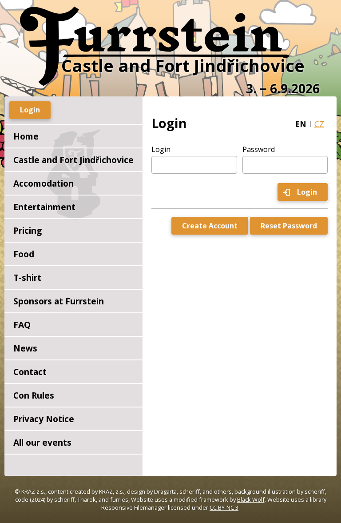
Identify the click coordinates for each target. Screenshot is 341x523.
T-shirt (27, 277)
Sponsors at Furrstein (58, 301)
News (25, 348)
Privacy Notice (43, 419)
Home (26, 136)
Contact (30, 372)
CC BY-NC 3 (224, 507)
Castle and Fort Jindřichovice (73, 160)
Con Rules (33, 395)
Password (258, 149)
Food (23, 254)
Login (160, 149)
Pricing (27, 230)
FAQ (22, 325)
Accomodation (43, 183)
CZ (319, 124)
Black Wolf (251, 499)
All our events (42, 442)
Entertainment (44, 207)
